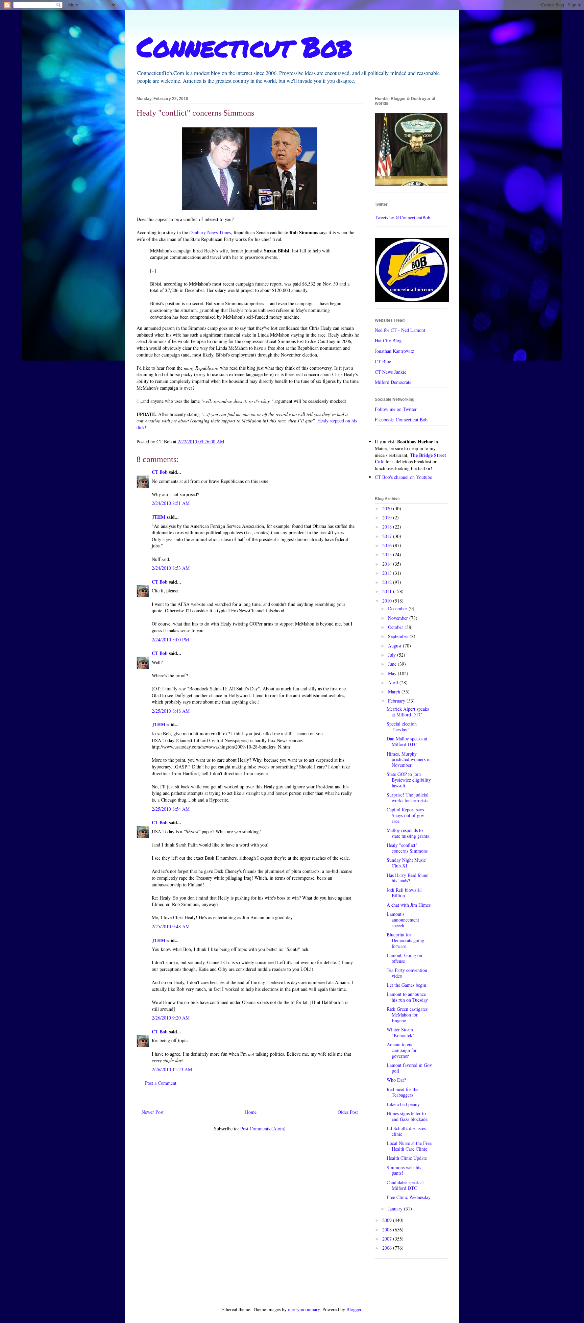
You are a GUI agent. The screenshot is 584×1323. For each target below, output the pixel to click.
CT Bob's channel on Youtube (403, 477)
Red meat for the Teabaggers (402, 1092)
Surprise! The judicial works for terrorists (408, 797)
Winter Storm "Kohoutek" (400, 1032)
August (395, 645)
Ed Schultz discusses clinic (406, 1131)
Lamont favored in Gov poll (409, 1068)
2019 (387, 517)
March (395, 691)
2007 (387, 1238)
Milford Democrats (393, 382)
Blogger (353, 1309)
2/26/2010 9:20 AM (171, 1017)
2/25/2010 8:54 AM (171, 809)
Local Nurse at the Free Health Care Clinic (409, 1146)
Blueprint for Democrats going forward (405, 940)
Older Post (348, 1112)
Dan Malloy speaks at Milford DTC (407, 741)
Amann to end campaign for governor (402, 1050)
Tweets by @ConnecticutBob (402, 217)
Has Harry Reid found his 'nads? (408, 878)
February (397, 700)
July (392, 655)
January (396, 1208)
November (398, 618)
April (393, 682)
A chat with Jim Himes (409, 905)
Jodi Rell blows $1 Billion (404, 893)
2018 (387, 526)
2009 (387, 1220)
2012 (387, 582)
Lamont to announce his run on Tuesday (407, 997)
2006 (387, 1248)
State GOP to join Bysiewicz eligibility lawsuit (409, 780)
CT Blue (383, 361)
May (393, 673)
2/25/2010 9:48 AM (171, 926)
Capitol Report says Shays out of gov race (405, 815)
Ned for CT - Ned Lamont (400, 330)
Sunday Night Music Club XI (406, 863)
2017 (387, 536)
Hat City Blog (388, 340)
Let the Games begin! (407, 985)
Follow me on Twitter (396, 409)
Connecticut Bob (244, 46)
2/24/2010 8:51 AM (171, 503)
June (393, 664)
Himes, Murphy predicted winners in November (409, 759)
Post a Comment (160, 1083)
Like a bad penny (403, 1104)
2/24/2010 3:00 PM (170, 639)
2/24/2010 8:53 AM (171, 568)
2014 (387, 564)
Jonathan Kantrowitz (394, 351)
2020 (387, 508)
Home (251, 1112)
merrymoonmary (304, 1309)
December (398, 608)
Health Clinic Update (407, 1158)
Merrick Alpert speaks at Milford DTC (408, 712)
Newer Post (153, 1112)
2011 (387, 591)
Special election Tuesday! (402, 726)
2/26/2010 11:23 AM (172, 1069)
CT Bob (160, 471)
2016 (387, 545)
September (399, 636)
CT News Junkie (390, 372)
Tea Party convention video (407, 973)
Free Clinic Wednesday (409, 1197)
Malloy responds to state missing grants (408, 833)
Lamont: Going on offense (404, 958)
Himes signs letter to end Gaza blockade (407, 1116)
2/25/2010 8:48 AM (171, 711)
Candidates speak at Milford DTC (405, 1185)
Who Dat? (396, 1080)
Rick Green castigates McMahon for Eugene (407, 1015)
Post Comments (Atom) (263, 1128)
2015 (387, 554)
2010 (387, 600)
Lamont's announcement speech (403, 920)
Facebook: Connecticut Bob (401, 419)
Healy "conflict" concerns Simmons (407, 848)
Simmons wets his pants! (404, 1170)
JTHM (158, 516)
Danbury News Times (210, 232)
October (396, 627)
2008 (387, 1229)
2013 (387, 573)
